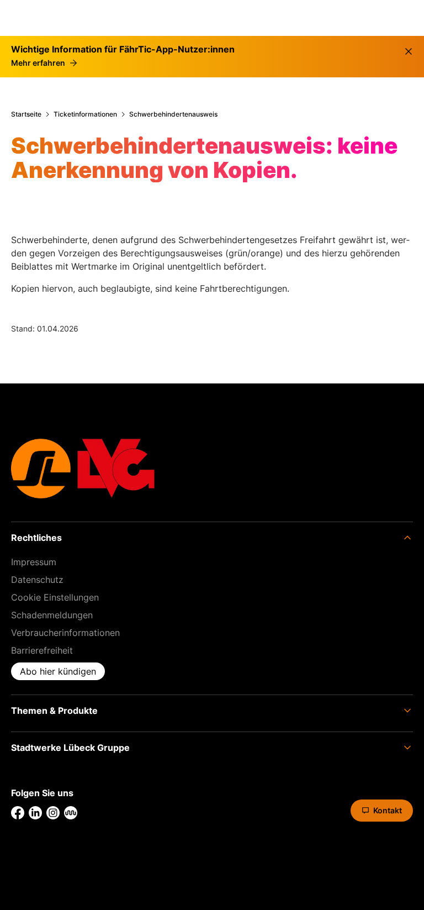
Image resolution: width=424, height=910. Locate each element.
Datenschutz (37, 579)
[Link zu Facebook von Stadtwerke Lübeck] (17, 812)
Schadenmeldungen (52, 614)
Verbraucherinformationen (65, 632)
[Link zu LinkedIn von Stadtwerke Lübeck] (35, 812)
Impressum (33, 561)
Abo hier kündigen (58, 671)
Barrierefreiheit (42, 650)
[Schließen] (408, 51)
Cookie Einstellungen (55, 597)
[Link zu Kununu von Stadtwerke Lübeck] (70, 812)
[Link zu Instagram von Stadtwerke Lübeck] (53, 812)
